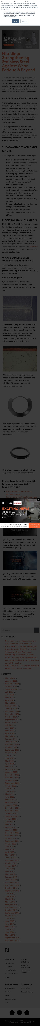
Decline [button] (24, 21)
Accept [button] (16, 21)
